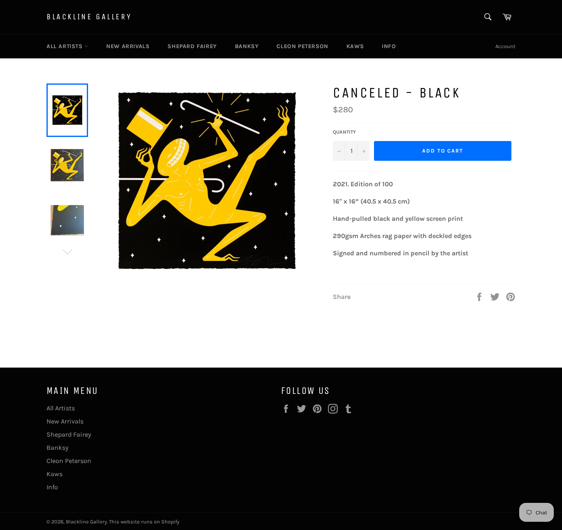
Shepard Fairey (191, 46)
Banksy (247, 46)
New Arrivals (127, 46)
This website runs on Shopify (144, 521)
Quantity (344, 132)
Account (505, 46)
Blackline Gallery (89, 16)
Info (389, 46)
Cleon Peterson (302, 46)
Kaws (355, 46)
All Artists (65, 46)
